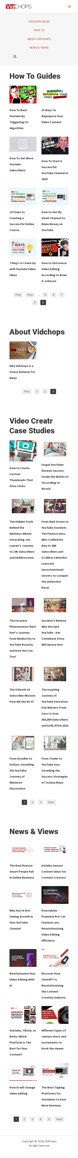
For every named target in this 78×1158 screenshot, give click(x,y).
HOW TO (39, 30)
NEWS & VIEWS (39, 47)
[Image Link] (23, 94)
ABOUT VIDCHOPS (39, 38)
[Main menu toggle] (69, 6)
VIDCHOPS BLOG (39, 21)
